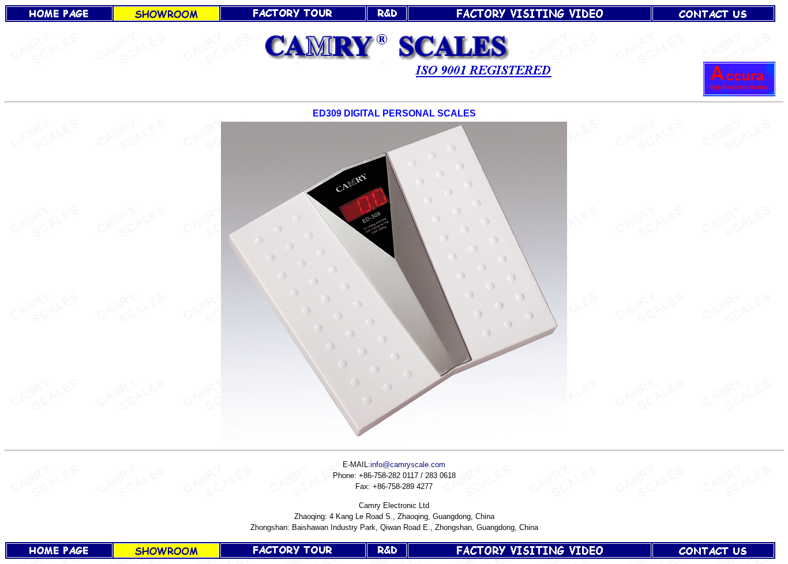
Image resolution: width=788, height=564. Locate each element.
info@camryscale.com (407, 464)
